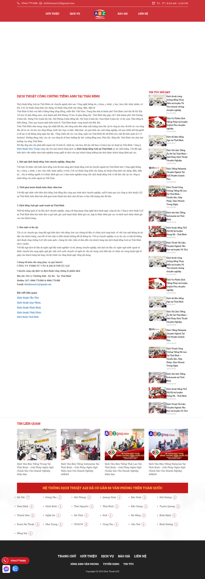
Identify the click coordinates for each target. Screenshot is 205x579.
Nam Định (24, 506)
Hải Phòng (82, 497)
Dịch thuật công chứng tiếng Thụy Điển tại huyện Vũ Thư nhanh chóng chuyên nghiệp (175, 103)
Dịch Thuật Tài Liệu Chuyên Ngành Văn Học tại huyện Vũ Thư (177, 246)
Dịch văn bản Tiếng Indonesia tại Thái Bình (175, 216)
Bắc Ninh (138, 497)
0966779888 (18, 560)
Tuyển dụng (111, 564)
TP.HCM (80, 524)
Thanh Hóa (25, 515)
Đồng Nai (24, 533)
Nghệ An (52, 515)
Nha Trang (53, 524)
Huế (106, 515)
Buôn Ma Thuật (27, 524)
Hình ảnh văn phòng (85, 564)
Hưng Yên (53, 497)
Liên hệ (143, 13)
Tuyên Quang (169, 506)
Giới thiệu (52, 13)
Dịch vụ (75, 13)
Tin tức (128, 564)
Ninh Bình (53, 506)
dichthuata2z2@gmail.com (37, 284)
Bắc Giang (139, 506)
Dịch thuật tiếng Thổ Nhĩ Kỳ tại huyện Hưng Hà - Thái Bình (176, 231)
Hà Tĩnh (80, 515)
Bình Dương (168, 524)
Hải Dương (168, 497)
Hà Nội (23, 497)
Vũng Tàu (109, 524)
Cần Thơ (137, 524)
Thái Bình (110, 506)
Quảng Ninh (111, 497)
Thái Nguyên (83, 506)
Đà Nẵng (138, 515)
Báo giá (123, 13)
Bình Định (167, 515)
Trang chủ (100, 10)
